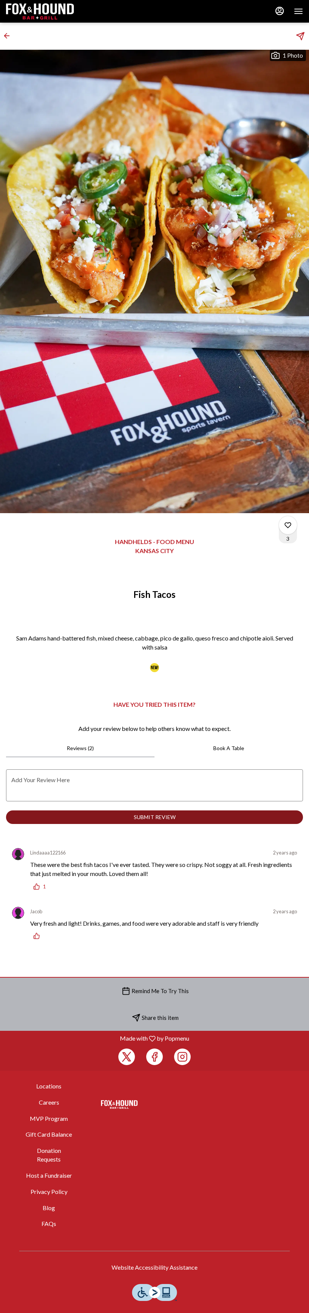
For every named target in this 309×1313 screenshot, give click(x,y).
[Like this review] (38, 936)
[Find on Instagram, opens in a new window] (182, 1057)
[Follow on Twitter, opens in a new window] (126, 1057)
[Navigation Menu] (298, 11)
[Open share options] (300, 36)
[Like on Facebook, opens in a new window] (154, 1057)
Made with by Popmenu (97, 1038)
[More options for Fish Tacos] (288, 525)
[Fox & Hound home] (40, 11)
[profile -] (279, 10)
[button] (9, 36)
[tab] (80, 748)
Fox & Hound (119, 1104)
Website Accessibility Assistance (154, 1267)
